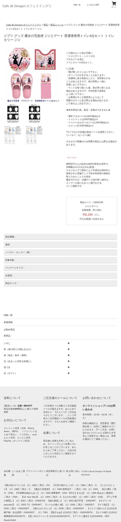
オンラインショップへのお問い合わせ (99, 407)
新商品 (7, 335)
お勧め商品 (9, 329)
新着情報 (8, 322)
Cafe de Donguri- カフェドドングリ (27, 6)
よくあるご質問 (93, 5)
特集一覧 (77, 5)
